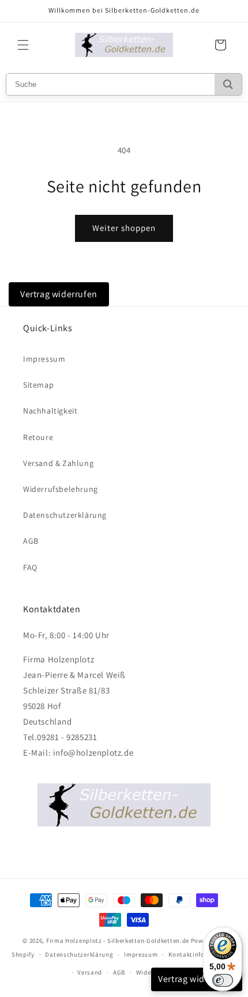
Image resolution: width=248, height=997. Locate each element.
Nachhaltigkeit (50, 410)
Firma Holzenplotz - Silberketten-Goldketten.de (118, 941)
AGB (31, 541)
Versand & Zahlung (58, 463)
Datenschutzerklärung (65, 515)
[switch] (222, 980)
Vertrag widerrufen (58, 294)
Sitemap (38, 385)
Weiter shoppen (124, 227)
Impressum (44, 359)
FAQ (30, 567)
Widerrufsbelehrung (60, 489)
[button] (23, 45)
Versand (89, 972)
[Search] (228, 84)
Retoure (38, 437)
